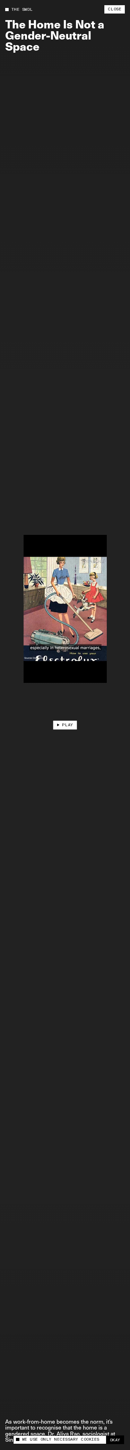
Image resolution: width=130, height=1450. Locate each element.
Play (67, 725)
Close (114, 9)
